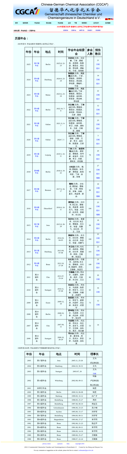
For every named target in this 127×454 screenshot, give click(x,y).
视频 (98, 178)
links (68, 444)
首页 (16, 23)
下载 (75, 23)
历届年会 (73, 30)
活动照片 (89, 30)
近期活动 (65, 30)
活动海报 (98, 30)
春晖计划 (81, 30)
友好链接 (107, 23)
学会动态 (37, 23)
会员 (69, 23)
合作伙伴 (96, 23)
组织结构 (25, 23)
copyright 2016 (79, 444)
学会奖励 (60, 23)
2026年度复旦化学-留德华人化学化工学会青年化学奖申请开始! (73, 27)
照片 (98, 68)
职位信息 (48, 23)
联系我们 (84, 23)
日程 (98, 64)
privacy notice (46, 444)
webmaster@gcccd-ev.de (86, 450)
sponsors (59, 444)
